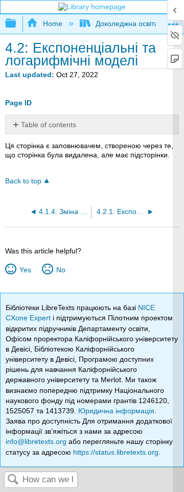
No (60, 270)
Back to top (23, 181)
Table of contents (48, 125)
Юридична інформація (116, 411)
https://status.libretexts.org (115, 452)
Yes (25, 270)
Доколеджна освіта (127, 23)
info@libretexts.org (36, 441)
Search (13, 480)
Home (52, 23)
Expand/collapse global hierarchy (17, 23)
